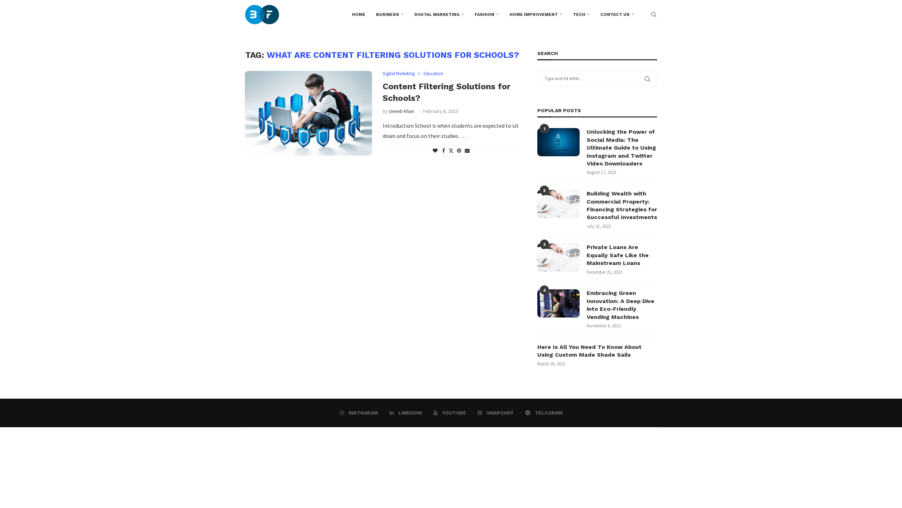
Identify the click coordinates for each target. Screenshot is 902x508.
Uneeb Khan (401, 111)
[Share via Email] (467, 150)
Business (387, 14)
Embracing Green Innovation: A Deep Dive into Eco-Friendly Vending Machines (620, 305)
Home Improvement (533, 14)
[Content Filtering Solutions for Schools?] (308, 113)
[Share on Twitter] (451, 150)
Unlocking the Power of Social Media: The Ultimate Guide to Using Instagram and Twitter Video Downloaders (621, 147)
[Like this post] (435, 150)
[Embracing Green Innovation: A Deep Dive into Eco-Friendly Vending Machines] (558, 303)
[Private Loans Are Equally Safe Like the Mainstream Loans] (558, 257)
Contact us (615, 14)
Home (358, 14)
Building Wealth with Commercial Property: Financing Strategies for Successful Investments (622, 205)
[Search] (653, 14)
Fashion (484, 14)
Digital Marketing (436, 14)
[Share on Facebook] (443, 150)
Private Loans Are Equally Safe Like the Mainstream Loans (618, 255)
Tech (579, 14)
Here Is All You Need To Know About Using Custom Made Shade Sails (589, 351)
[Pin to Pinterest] (459, 150)
